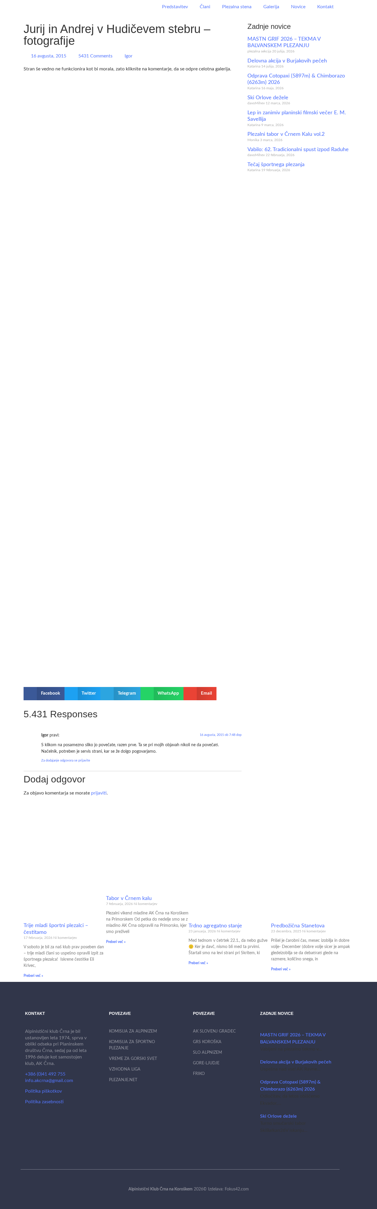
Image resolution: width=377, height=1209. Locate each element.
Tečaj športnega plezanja (276, 164)
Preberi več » (33, 975)
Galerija (271, 6)
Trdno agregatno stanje (215, 926)
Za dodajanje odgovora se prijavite (65, 760)
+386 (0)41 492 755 (45, 1074)
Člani (205, 6)
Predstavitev (175, 6)
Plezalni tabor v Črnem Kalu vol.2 (286, 134)
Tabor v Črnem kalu (129, 898)
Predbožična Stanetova (298, 926)
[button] (44, 693)
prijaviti (99, 793)
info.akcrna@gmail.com (49, 1080)
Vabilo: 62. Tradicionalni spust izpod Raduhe (298, 149)
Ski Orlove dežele (267, 97)
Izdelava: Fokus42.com (228, 1189)
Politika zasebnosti (44, 1101)
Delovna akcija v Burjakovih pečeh (287, 61)
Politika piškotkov (43, 1091)
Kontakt (325, 6)
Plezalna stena (237, 6)
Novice (298, 6)
